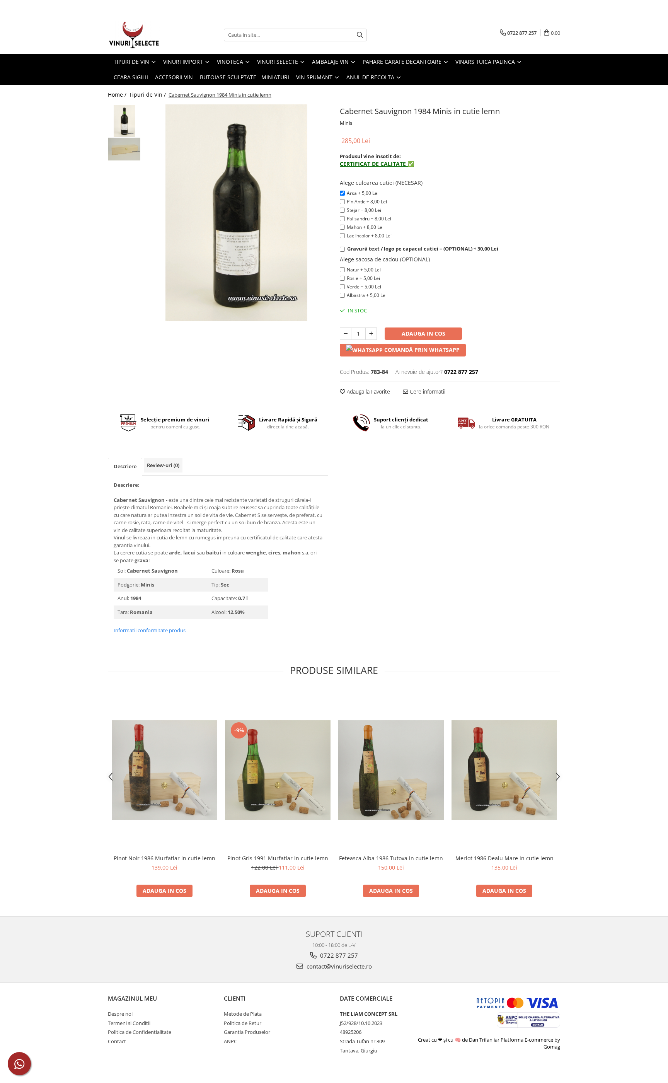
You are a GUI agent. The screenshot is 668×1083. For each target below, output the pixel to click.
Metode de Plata (243, 1013)
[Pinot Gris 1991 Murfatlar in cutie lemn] (278, 770)
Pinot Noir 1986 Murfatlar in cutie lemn (164, 858)
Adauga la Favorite (367, 391)
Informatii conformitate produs (150, 630)
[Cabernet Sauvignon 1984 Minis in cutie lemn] (236, 212)
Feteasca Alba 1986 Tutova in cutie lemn (391, 858)
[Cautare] (360, 35)
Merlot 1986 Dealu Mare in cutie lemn (504, 858)
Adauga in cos (423, 333)
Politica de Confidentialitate (139, 1031)
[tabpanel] (236, 212)
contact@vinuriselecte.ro (338, 966)
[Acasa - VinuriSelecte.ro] (146, 34)
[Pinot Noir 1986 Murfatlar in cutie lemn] (164, 770)
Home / (118, 94)
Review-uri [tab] (163, 465)
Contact (117, 1041)
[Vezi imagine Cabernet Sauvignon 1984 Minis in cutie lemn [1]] (124, 149)
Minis (346, 122)
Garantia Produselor (247, 1031)
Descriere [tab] (125, 466)
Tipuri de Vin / (148, 94)
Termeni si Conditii (129, 1023)
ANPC (230, 1041)
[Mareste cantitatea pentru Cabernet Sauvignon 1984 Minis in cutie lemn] (371, 333)
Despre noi (120, 1013)
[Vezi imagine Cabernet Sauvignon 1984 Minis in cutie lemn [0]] (124, 121)
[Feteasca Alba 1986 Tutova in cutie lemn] (391, 770)
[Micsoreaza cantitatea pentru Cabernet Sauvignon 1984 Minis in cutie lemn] (345, 333)
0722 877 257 (338, 955)
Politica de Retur (242, 1023)
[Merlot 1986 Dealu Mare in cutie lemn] (504, 770)
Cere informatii (426, 391)
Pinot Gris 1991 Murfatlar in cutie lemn (277, 858)
